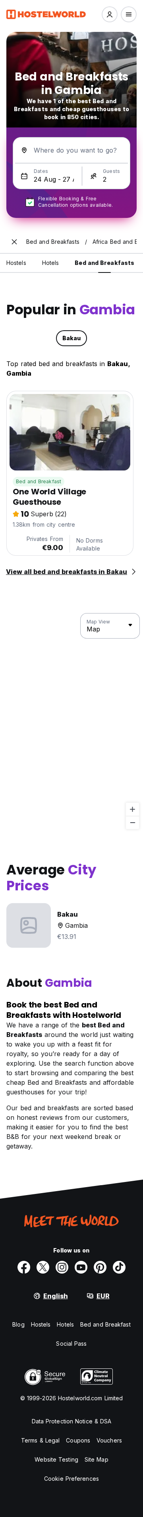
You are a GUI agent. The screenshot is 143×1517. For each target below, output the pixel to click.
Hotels (65, 1324)
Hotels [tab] (50, 262)
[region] (71, 721)
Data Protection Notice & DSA (72, 1421)
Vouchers (109, 1440)
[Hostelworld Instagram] (62, 1267)
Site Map (96, 1459)
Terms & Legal (40, 1440)
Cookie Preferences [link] (71, 1478)
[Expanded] (14, 241)
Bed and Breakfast (38, 481)
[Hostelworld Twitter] (43, 1267)
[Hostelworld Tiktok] (119, 1267)
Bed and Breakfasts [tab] (104, 262)
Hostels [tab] (16, 262)
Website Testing (56, 1459)
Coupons (78, 1440)
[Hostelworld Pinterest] (100, 1267)
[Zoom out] (132, 822)
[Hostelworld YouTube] (81, 1267)
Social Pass (71, 1343)
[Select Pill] (110, 14)
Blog (18, 1324)
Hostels (41, 1324)
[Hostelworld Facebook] (23, 1267)
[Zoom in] (132, 809)
